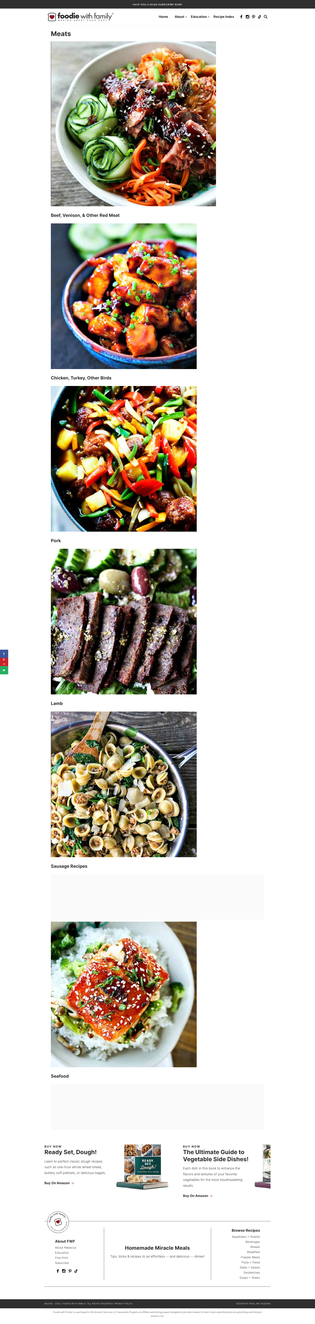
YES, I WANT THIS (185, 692)
